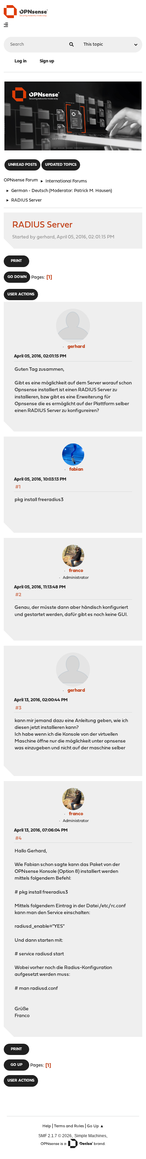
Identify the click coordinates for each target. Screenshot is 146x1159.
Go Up (16, 1065)
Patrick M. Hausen (92, 191)
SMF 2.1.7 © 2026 (55, 1135)
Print (16, 261)
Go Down (16, 277)
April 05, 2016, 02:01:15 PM (40, 356)
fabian (76, 469)
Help (46, 1126)
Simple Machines (90, 1135)
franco (76, 570)
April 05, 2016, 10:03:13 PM (40, 479)
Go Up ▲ (95, 1126)
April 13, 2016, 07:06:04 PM (41, 830)
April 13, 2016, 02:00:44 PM (41, 700)
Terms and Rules (69, 1126)
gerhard (76, 346)
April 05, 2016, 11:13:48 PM (40, 587)
